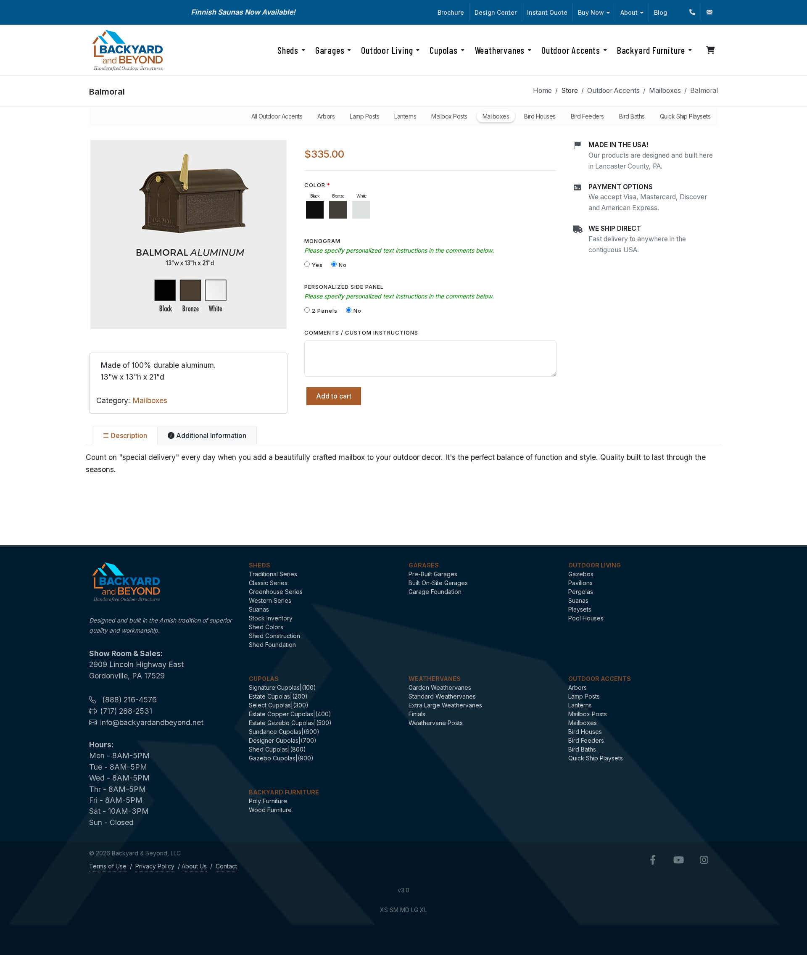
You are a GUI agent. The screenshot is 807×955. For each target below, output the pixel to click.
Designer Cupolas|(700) (282, 740)
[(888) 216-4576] (692, 12)
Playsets (579, 609)
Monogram (322, 240)
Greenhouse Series (276, 591)
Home (542, 91)
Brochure (451, 12)
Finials (417, 714)
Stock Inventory (271, 618)
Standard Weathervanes (442, 696)
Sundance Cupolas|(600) (284, 731)
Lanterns (580, 705)
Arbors (577, 687)
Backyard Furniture (284, 792)
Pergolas (580, 591)
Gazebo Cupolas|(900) (281, 758)
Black (314, 195)
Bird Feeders (586, 740)
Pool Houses (586, 618)
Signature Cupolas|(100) (282, 687)
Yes (317, 264)
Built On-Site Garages (438, 582)
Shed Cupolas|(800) (277, 749)
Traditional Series (273, 574)
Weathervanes (435, 678)
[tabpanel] (403, 463)
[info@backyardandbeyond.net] (709, 12)
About (629, 12)
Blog (660, 12)
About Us (194, 866)
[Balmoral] (188, 234)
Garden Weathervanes (440, 687)
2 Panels (325, 310)
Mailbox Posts (587, 714)
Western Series (270, 600)
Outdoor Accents (613, 91)
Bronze (338, 195)
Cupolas (264, 678)
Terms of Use (108, 866)
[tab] (125, 435)
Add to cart (333, 396)
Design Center (496, 12)
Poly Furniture (268, 801)
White (361, 195)
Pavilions (580, 582)
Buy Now (591, 12)
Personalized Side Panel (344, 286)
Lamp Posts (584, 696)
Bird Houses (585, 731)
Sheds (259, 565)
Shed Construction (274, 635)
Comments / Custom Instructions (361, 332)
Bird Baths (582, 749)
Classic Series (268, 582)
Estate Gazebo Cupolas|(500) (290, 722)
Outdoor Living (594, 565)
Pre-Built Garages (433, 574)
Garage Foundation (435, 591)
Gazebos (580, 574)
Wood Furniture (270, 809)
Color (315, 185)
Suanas (259, 609)
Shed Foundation (272, 644)
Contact (226, 866)
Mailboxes (665, 91)
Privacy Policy (154, 866)
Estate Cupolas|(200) (278, 696)
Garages (424, 565)
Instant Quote (547, 12)
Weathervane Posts (436, 722)
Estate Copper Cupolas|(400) (290, 714)
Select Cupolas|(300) (279, 705)
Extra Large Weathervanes (445, 705)
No (343, 264)
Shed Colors (266, 627)
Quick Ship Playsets (595, 758)
